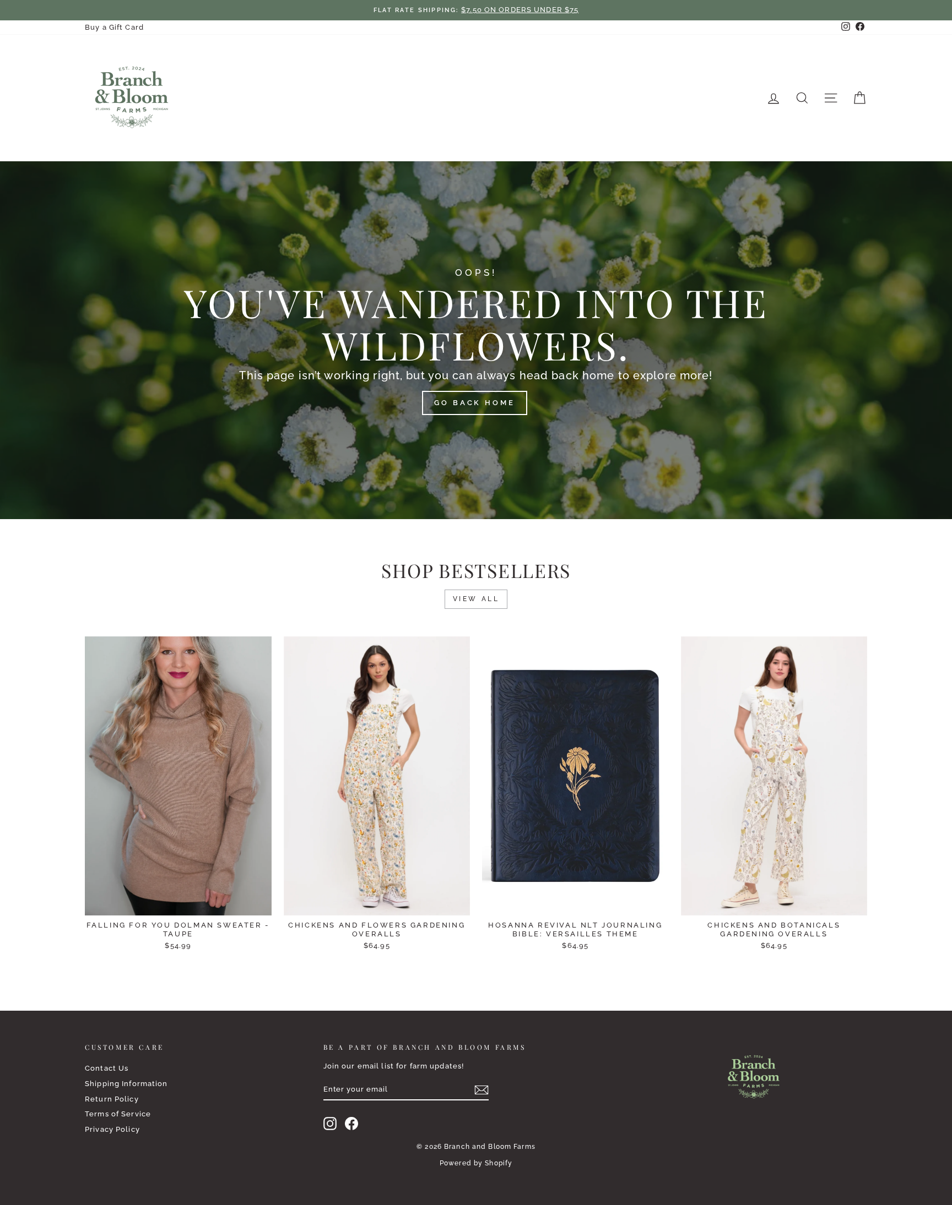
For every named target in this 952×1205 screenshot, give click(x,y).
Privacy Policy (112, 1129)
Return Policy (112, 1099)
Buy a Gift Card (114, 27)
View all (476, 599)
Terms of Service (118, 1114)
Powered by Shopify (476, 1163)
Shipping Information (126, 1083)
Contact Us (106, 1068)
